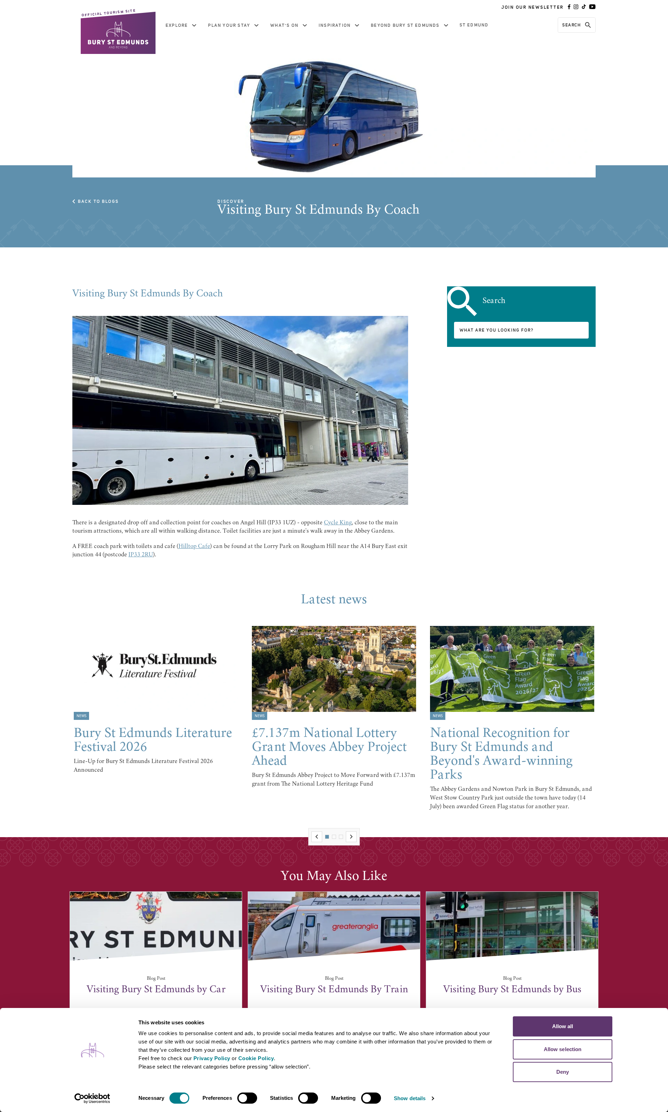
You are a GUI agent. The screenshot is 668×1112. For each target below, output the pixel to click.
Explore (177, 25)
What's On (284, 25)
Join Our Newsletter (532, 7)
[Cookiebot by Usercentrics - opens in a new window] (92, 1098)
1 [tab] (327, 837)
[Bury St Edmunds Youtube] (592, 7)
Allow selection (563, 1049)
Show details (410, 1098)
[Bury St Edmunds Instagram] (576, 7)
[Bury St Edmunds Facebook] (569, 7)
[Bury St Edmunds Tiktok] (583, 7)
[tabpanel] (156, 700)
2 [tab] (334, 837)
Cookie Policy (256, 1058)
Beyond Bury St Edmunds (405, 25)
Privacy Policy (211, 1058)
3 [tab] (341, 837)
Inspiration (335, 25)
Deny (562, 1072)
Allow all (562, 1026)
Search (571, 25)
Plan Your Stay (229, 25)
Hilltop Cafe (194, 546)
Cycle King (338, 523)
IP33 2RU (140, 555)
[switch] (247, 1098)
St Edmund (474, 25)
